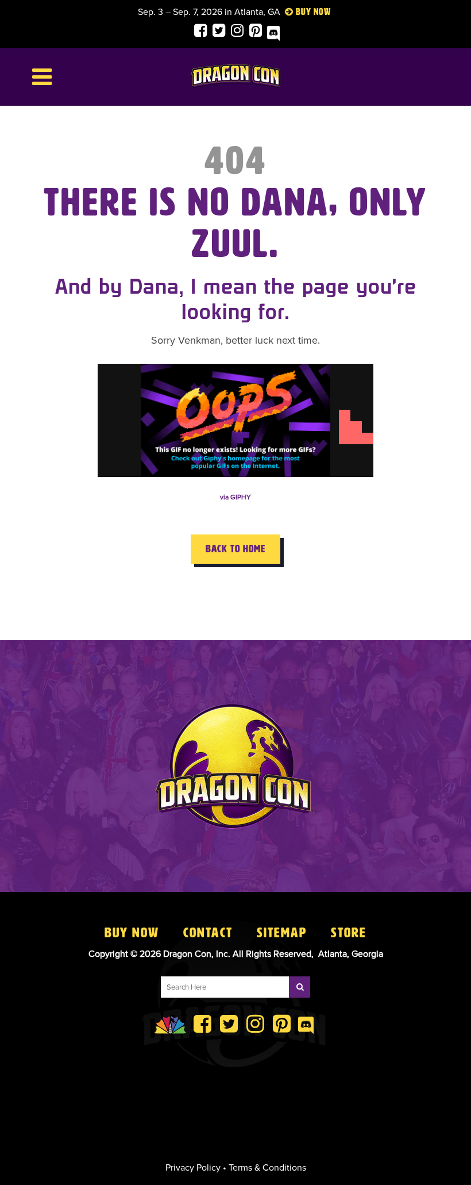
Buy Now (132, 932)
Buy (303, 12)
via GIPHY (235, 497)
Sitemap (282, 932)
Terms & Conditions (267, 1168)
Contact (208, 932)
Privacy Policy (193, 1168)
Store (348, 932)
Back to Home (235, 549)
